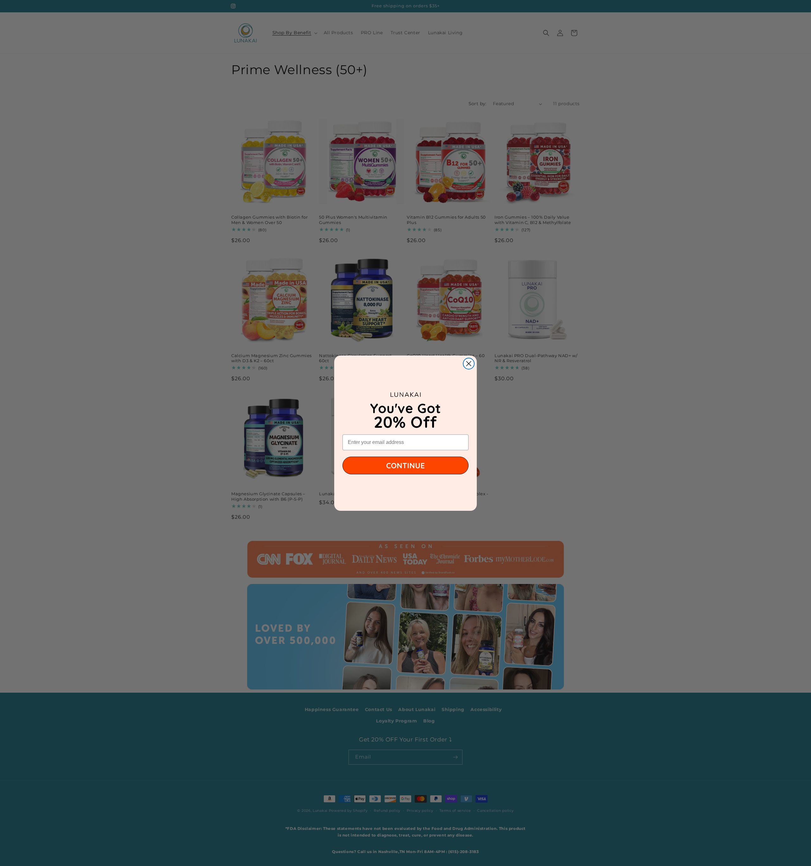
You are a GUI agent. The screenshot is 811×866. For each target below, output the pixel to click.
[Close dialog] (468, 363)
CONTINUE (405, 465)
